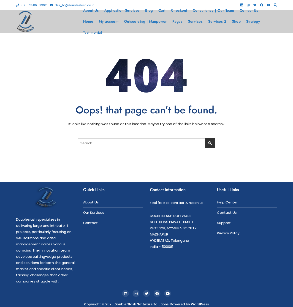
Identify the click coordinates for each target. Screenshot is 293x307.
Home (88, 21)
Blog (149, 10)
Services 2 (217, 21)
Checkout (179, 10)
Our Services (93, 212)
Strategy (253, 21)
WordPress (200, 304)
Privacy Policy (228, 233)
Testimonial (92, 32)
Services (195, 21)
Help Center (227, 202)
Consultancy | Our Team (213, 10)
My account (109, 21)
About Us (91, 10)
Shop (236, 21)
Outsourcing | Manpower (145, 21)
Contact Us (249, 10)
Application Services (122, 10)
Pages (177, 21)
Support (224, 222)
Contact (90, 222)
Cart (161, 10)
